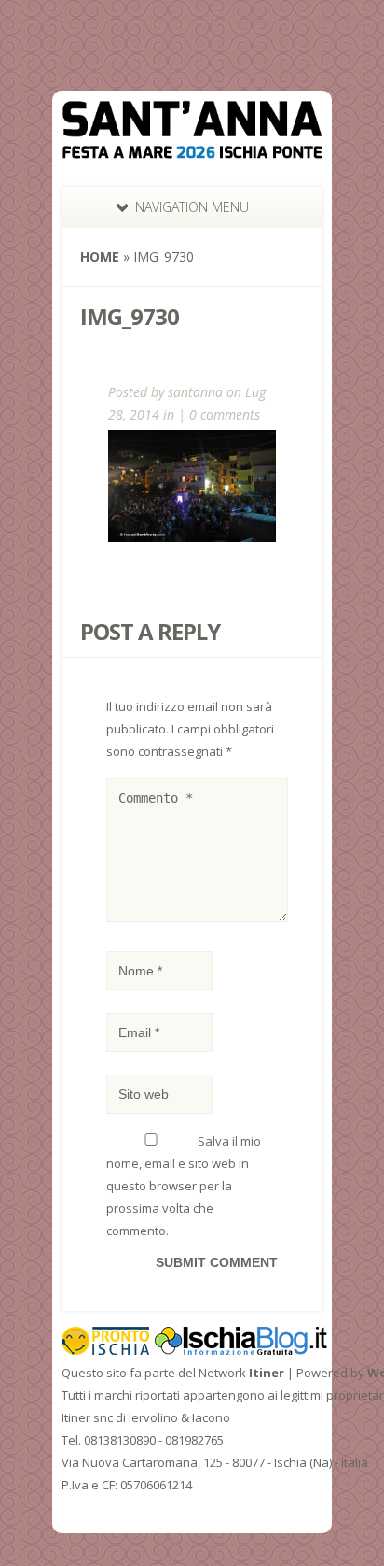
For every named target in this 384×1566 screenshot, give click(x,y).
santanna (195, 392)
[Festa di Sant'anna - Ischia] (192, 146)
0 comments (224, 414)
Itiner (266, 1372)
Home (99, 256)
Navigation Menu (192, 207)
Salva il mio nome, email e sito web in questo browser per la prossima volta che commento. (183, 1185)
